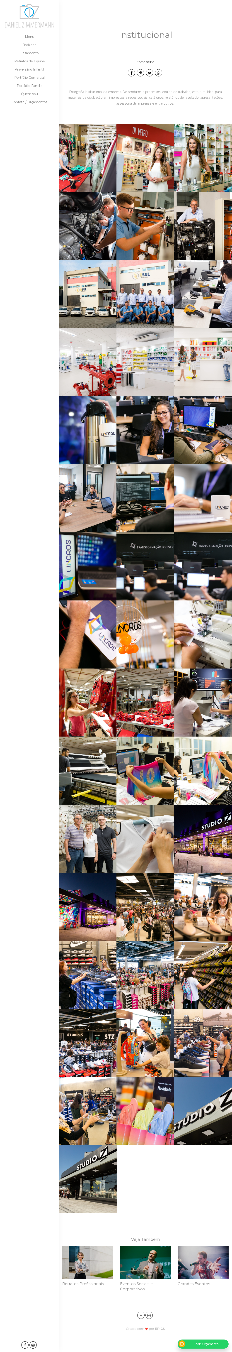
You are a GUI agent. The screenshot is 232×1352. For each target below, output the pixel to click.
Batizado (29, 45)
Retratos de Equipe (29, 61)
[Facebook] (25, 1345)
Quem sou (29, 94)
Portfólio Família (29, 86)
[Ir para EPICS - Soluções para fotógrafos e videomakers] (145, 1328)
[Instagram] (33, 1345)
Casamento (29, 53)
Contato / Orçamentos (29, 102)
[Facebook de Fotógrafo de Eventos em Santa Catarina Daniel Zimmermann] (141, 1314)
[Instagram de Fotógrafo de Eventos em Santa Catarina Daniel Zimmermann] (149, 1314)
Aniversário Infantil (29, 69)
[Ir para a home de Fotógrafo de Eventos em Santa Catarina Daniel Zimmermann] (29, 16)
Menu (29, 37)
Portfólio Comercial (29, 78)
